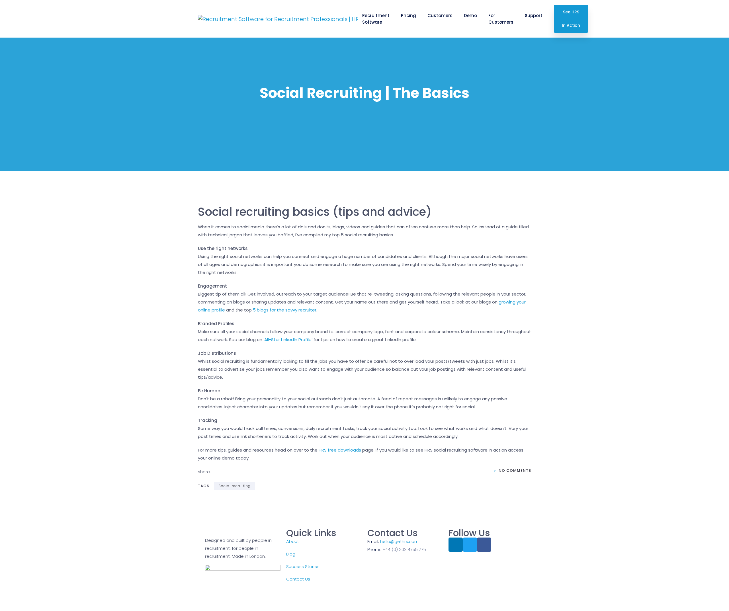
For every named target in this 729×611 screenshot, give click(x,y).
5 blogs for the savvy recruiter (284, 310)
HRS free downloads (340, 450)
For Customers (500, 19)
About (292, 541)
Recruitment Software (376, 19)
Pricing (408, 16)
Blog (290, 554)
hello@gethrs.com (399, 541)
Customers (439, 16)
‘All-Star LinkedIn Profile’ (287, 340)
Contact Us (298, 579)
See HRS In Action (571, 18)
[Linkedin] (456, 545)
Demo (470, 16)
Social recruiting (234, 485)
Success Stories (303, 566)
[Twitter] (470, 545)
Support (533, 16)
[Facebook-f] (484, 545)
